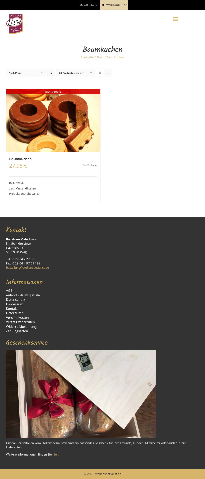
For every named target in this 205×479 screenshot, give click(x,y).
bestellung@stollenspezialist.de (27, 267)
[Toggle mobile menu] (176, 19)
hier (55, 454)
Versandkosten (26, 188)
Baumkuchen (20, 159)
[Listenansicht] (108, 73)
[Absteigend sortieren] (51, 73)
